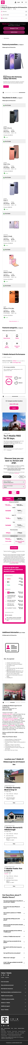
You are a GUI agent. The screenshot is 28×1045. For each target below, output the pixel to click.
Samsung (5, 725)
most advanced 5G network (10, 718)
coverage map (17, 362)
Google (13, 725)
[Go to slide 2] (12, 93)
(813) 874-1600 (9, 795)
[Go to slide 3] (19, 93)
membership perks (7, 714)
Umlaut (15, 360)
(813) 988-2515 (9, 878)
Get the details (14, 63)
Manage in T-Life (14, 28)
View (14, 802)
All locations (6, 38)
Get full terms (14, 68)
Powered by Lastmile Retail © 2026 (14, 1042)
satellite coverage (9, 719)
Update (14, 408)
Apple (21, 724)
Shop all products (14, 321)
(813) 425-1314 (9, 835)
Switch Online (14, 32)
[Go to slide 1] (5, 93)
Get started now (8, 446)
